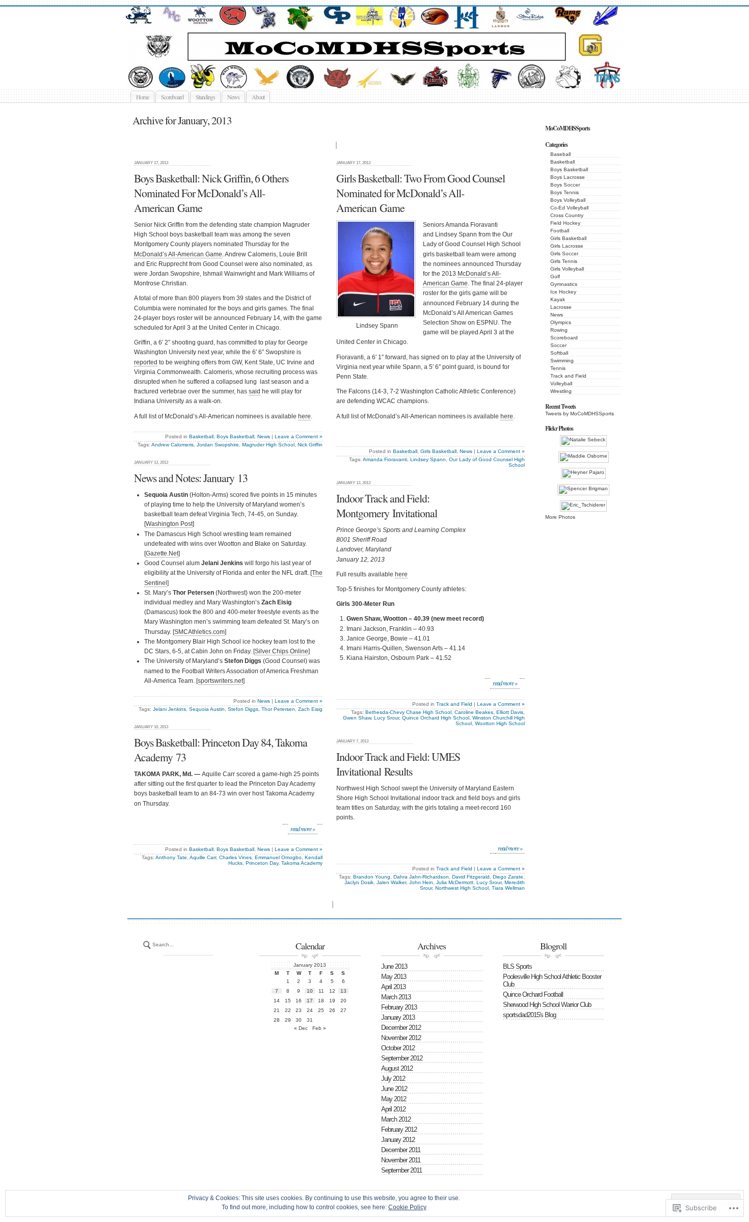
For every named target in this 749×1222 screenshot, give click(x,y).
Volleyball (561, 383)
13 (343, 991)
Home (142, 97)
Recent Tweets (560, 406)
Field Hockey (565, 223)
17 (310, 1000)
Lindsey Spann (428, 459)
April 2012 (393, 1109)
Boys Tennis (564, 192)
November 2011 (400, 1160)
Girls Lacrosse (566, 246)
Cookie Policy (407, 1207)
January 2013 (398, 1017)
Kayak (557, 299)
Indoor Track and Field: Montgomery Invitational (386, 505)
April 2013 (393, 987)
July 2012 (393, 1078)
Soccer (558, 345)
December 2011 (400, 1150)
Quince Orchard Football (533, 994)
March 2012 (396, 1119)
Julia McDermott (454, 882)
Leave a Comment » (299, 436)
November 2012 (401, 1038)
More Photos (560, 517)
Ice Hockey (563, 292)
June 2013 (394, 966)
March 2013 (396, 997)
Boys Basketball (569, 169)
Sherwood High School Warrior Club (547, 1004)
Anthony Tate (171, 857)
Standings (205, 97)
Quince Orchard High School (435, 718)
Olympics (560, 322)
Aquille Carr (203, 857)
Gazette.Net (162, 553)
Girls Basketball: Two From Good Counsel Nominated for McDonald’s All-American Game (420, 193)
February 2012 (399, 1129)
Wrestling (561, 391)
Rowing (559, 330)
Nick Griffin (310, 444)
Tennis (558, 368)
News (233, 97)
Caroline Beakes (473, 712)
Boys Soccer (565, 185)
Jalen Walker (391, 882)
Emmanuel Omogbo (278, 857)
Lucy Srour (386, 718)
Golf (555, 276)
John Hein (421, 882)
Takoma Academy (302, 863)
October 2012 (398, 1048)
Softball (559, 353)
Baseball (560, 154)
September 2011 (401, 1170)
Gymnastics (563, 284)
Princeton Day (262, 863)
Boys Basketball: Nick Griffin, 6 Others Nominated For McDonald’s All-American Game (211, 193)
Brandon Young (371, 877)
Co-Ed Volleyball (569, 207)
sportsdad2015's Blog (529, 1015)
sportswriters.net (220, 680)
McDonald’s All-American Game (178, 254)
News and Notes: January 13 (191, 477)
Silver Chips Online (281, 651)
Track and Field (568, 376)
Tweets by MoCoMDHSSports (579, 413)
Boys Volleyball (567, 200)
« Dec (301, 1028)
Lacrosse (561, 307)
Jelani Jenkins (169, 709)
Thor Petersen (278, 709)
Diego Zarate (508, 877)
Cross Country (566, 215)
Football (559, 230)
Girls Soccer (564, 253)
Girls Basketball (568, 238)
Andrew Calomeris (172, 444)
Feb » (319, 1028)
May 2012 (393, 1099)
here (304, 416)
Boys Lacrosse (567, 177)
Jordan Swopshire (218, 444)
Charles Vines (235, 857)
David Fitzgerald (471, 877)
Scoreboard (172, 97)
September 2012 (401, 1058)
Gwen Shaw (357, 718)
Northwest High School (462, 888)
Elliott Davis (509, 712)
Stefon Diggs (243, 709)
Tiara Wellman (508, 888)
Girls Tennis (563, 261)
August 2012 (397, 1068)
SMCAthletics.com (199, 631)
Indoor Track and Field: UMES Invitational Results (398, 764)
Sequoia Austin (207, 709)
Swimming (562, 360)
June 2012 (394, 1089)
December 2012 (401, 1027)
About (258, 97)
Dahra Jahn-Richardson (421, 877)
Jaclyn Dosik (358, 882)
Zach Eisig (310, 709)
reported (145, 362)
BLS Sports (517, 966)
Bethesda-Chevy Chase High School (408, 712)
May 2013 (393, 976)
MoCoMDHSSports (385, 76)
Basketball (562, 162)
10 (310, 991)
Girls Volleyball (567, 269)
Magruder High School (268, 444)
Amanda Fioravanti (385, 459)
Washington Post (169, 523)
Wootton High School (500, 723)
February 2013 (399, 1007)
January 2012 (398, 1140)
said (254, 391)
